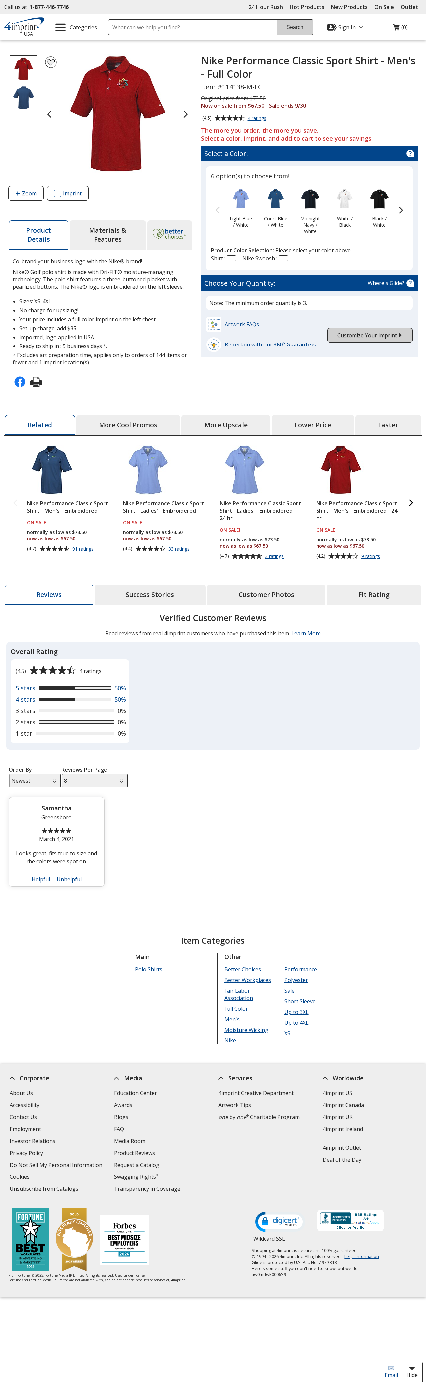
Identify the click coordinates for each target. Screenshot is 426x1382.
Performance (300, 969)
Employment (25, 1129)
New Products (349, 7)
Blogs (121, 1117)
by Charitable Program (259, 1117)
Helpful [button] (41, 879)
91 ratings (83, 549)
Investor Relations (33, 1141)
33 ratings (179, 549)
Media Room (129, 1141)
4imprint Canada (343, 1105)
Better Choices (242, 969)
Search (294, 27)
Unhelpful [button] (69, 879)
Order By (20, 769)
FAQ (119, 1129)
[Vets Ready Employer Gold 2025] (74, 1240)
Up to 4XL (296, 1022)
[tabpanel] (213, 752)
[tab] (38, 235)
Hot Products (307, 7)
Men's (232, 1019)
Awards (123, 1105)
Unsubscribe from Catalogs (45, 1189)
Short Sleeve (299, 1001)
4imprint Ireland (343, 1129)
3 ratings (275, 556)
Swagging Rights (136, 1176)
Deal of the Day (342, 1159)
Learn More (305, 633)
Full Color (236, 1008)
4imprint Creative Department (256, 1093)
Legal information (361, 1256)
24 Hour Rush (266, 7)
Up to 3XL (296, 1012)
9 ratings (371, 556)
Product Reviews (134, 1153)
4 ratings (258, 118)
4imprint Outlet (342, 1147)
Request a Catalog (136, 1165)
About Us (21, 1093)
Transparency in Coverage (148, 1189)
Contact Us (23, 1117)
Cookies (20, 1177)
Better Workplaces (247, 980)
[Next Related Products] (410, 503)
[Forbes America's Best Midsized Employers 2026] (124, 1240)
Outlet (411, 7)
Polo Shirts (148, 969)
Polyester (296, 980)
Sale (289, 990)
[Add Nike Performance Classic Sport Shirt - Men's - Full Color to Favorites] (51, 62)
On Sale (384, 7)
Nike (230, 1040)
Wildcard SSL (269, 1241)
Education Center (135, 1093)
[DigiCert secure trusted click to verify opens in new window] (280, 1222)
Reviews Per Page (84, 769)
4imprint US (337, 1093)
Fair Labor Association (238, 994)
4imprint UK (338, 1117)
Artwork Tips (234, 1105)
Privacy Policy (27, 1153)
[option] (241, 207)
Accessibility (24, 1105)
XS (287, 1033)
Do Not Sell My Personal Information (57, 1165)
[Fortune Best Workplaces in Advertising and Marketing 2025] (30, 1240)
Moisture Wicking (246, 1030)
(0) (400, 29)
